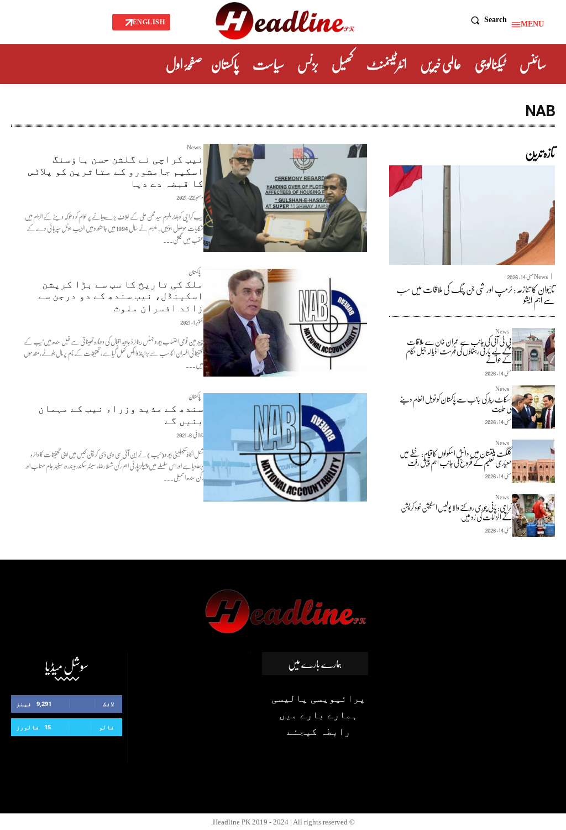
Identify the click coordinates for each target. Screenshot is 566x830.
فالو (106, 727)
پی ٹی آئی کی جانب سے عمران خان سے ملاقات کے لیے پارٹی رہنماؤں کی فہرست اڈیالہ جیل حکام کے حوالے (459, 350)
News (194, 148)
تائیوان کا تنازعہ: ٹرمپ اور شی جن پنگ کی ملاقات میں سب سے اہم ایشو (475, 294)
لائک (108, 704)
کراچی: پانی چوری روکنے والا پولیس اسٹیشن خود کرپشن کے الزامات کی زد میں (456, 512)
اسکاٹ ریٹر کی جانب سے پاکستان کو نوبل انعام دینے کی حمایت (456, 403)
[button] (486, 20)
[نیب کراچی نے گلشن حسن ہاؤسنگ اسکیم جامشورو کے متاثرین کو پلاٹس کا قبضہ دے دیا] (285, 198)
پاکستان (194, 273)
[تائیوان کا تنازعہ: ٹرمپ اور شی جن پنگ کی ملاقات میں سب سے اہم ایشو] (472, 215)
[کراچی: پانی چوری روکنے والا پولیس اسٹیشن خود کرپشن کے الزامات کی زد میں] (533, 515)
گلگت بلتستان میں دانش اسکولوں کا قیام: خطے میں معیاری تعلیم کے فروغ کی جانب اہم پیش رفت (456, 458)
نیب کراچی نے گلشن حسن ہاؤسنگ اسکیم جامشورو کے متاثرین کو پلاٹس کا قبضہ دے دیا (115, 171)
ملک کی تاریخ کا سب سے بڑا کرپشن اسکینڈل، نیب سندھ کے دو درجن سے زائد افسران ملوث (120, 296)
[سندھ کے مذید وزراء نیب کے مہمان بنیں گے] (285, 447)
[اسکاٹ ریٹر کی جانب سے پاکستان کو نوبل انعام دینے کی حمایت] (533, 407)
